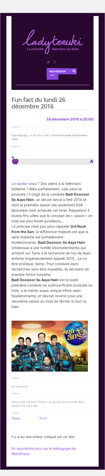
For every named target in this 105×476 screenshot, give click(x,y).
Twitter (47, 62)
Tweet (15, 418)
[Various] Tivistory (36, 401)
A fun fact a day (39, 135)
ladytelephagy (19, 135)
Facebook (54, 62)
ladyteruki (22, 386)
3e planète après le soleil (63, 401)
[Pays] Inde (18, 401)
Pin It (43, 418)
